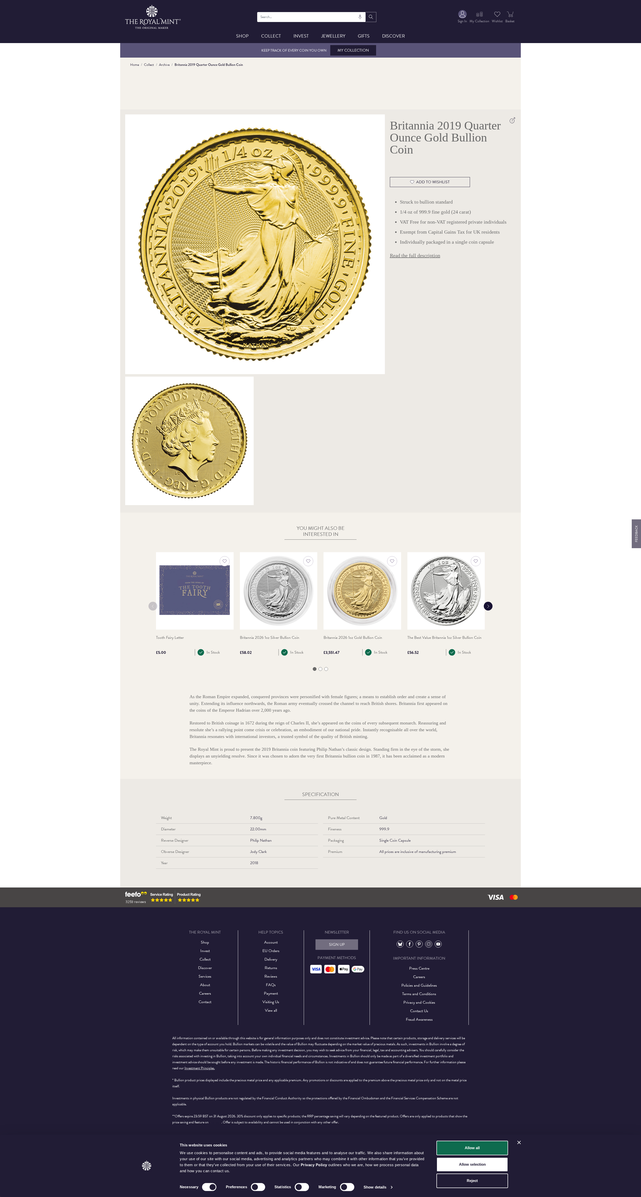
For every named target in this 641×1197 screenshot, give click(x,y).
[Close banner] (519, 1142)
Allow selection (472, 1164)
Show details (375, 1187)
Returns (271, 968)
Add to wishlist (433, 182)
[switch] (258, 1187)
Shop (242, 36)
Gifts (364, 36)
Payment (271, 993)
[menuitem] (462, 17)
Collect (271, 36)
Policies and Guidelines (419, 985)
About (205, 985)
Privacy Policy (314, 1165)
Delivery (270, 959)
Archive (164, 64)
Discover (393, 36)
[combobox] (311, 17)
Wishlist (497, 21)
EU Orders (270, 951)
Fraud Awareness (419, 1019)
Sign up (337, 945)
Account (271, 942)
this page (215, 1122)
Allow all (472, 1148)
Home (134, 64)
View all (271, 1010)
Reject (472, 1180)
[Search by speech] (360, 17)
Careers (205, 993)
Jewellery (333, 36)
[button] (314, 669)
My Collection (353, 50)
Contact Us (419, 1011)
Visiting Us (270, 1002)
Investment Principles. (200, 1068)
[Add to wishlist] (225, 561)
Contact (205, 1002)
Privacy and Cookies (419, 1002)
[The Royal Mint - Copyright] (153, 16)
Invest (301, 36)
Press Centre (419, 968)
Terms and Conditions (419, 994)
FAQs (271, 985)
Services (205, 976)
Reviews (270, 976)
